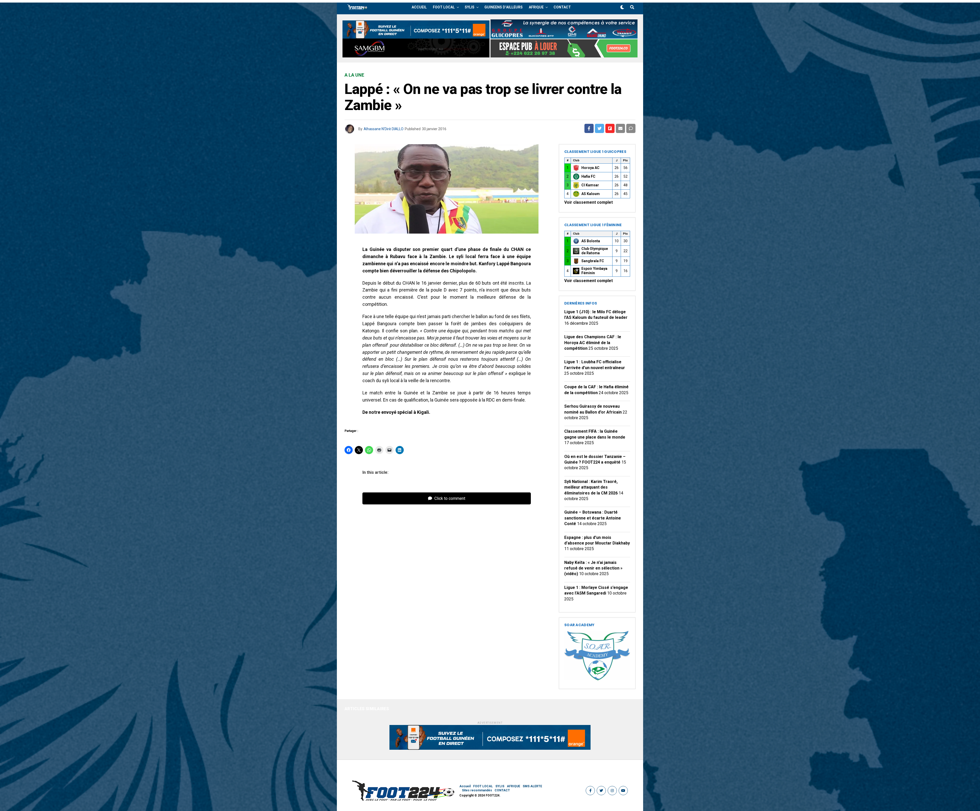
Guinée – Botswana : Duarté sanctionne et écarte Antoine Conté (592, 518)
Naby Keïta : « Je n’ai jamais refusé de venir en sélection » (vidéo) (593, 568)
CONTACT (562, 7)
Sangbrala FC (592, 261)
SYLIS (469, 7)
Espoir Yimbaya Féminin (594, 271)
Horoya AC (590, 168)
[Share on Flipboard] (610, 128)
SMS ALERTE (532, 786)
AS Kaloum (590, 194)
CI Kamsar (590, 185)
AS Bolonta (590, 241)
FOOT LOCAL (444, 7)
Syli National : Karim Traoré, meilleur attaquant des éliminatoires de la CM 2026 (591, 487)
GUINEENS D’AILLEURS (503, 7)
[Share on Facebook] (589, 128)
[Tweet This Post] (599, 128)
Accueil (419, 7)
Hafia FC (588, 176)
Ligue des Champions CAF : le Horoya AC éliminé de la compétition (592, 342)
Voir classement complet (588, 202)
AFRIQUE (536, 7)
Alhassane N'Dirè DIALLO (383, 129)
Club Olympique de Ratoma (594, 251)
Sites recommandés (477, 790)
